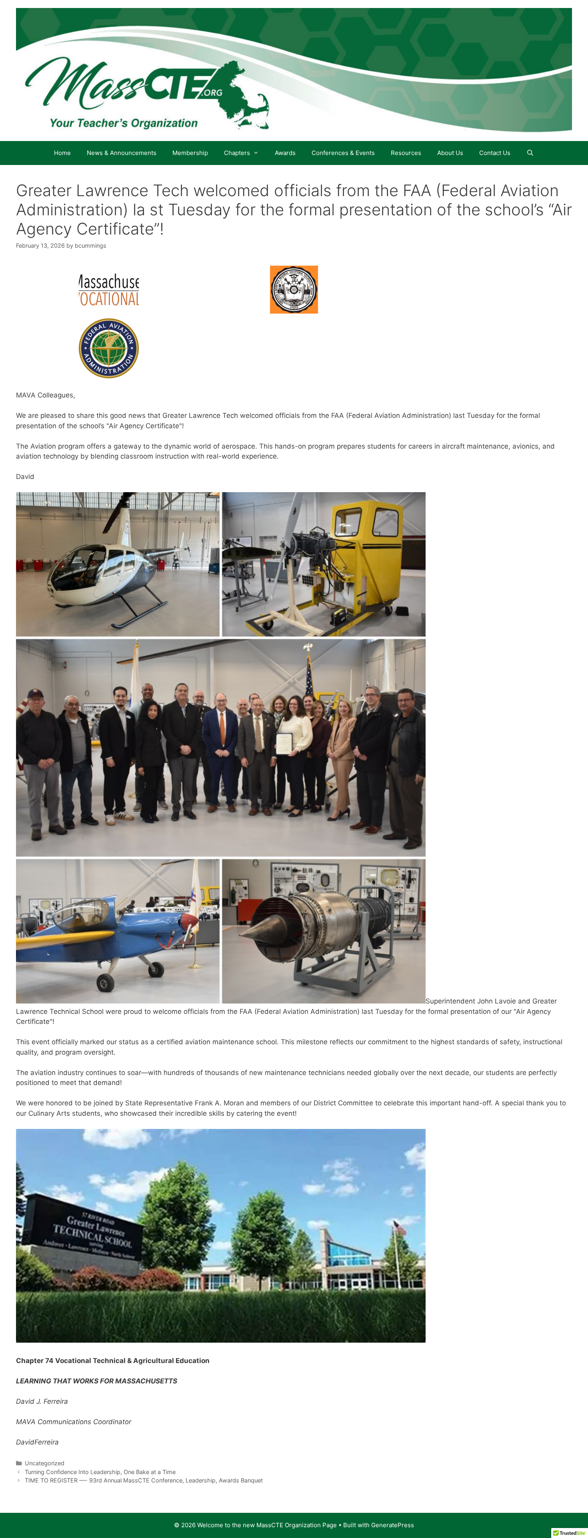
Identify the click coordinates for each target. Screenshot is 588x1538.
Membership (190, 153)
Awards (285, 153)
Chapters (237, 153)
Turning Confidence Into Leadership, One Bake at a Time (100, 1471)
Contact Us (494, 153)
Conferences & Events (343, 153)
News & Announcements (121, 153)
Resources (406, 153)
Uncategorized (44, 1463)
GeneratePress (392, 1525)
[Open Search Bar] (530, 153)
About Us (450, 153)
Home (62, 153)
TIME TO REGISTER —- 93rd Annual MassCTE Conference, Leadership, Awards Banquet (144, 1480)
